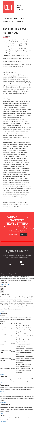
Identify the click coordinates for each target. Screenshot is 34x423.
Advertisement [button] (3, 403)
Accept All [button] (8, 285)
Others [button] (1, 413)
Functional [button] (2, 374)
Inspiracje (19, 21)
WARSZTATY (7, 21)
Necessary (4, 313)
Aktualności (5, 38)
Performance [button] (2, 383)
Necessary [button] (2, 311)
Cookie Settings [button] (3, 285)
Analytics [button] (2, 392)
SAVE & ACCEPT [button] (3, 422)
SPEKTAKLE (7, 18)
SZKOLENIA (18, 18)
